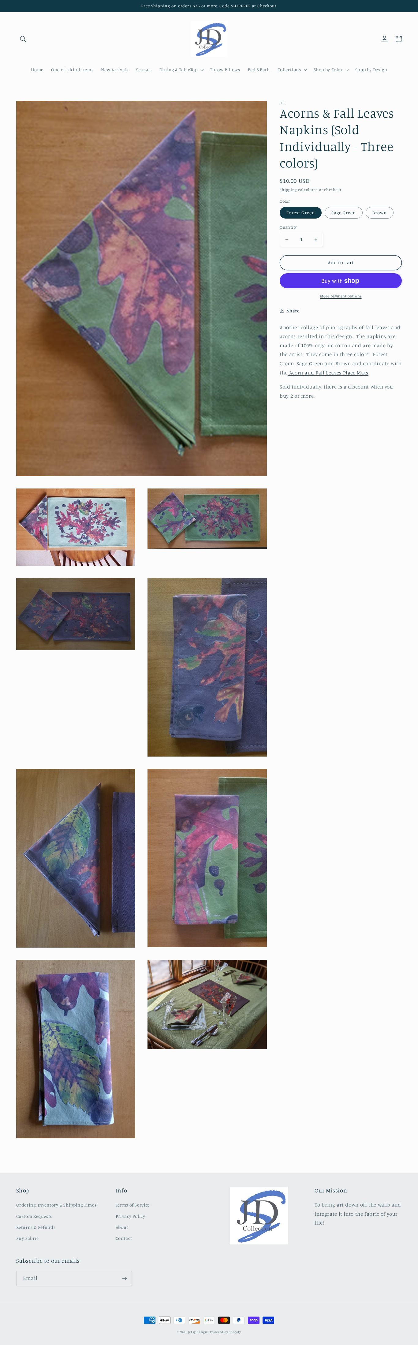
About (122, 1227)
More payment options (341, 296)
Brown (379, 212)
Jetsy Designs (198, 1332)
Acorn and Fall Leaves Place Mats (328, 373)
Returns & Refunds (36, 1227)
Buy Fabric (27, 1238)
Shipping (288, 189)
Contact (124, 1238)
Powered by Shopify (225, 1332)
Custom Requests (34, 1216)
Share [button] (293, 310)
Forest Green (300, 212)
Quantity (288, 227)
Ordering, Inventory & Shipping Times (56, 1204)
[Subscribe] (124, 1278)
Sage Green (343, 212)
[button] (23, 39)
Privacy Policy (130, 1216)
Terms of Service (133, 1204)
